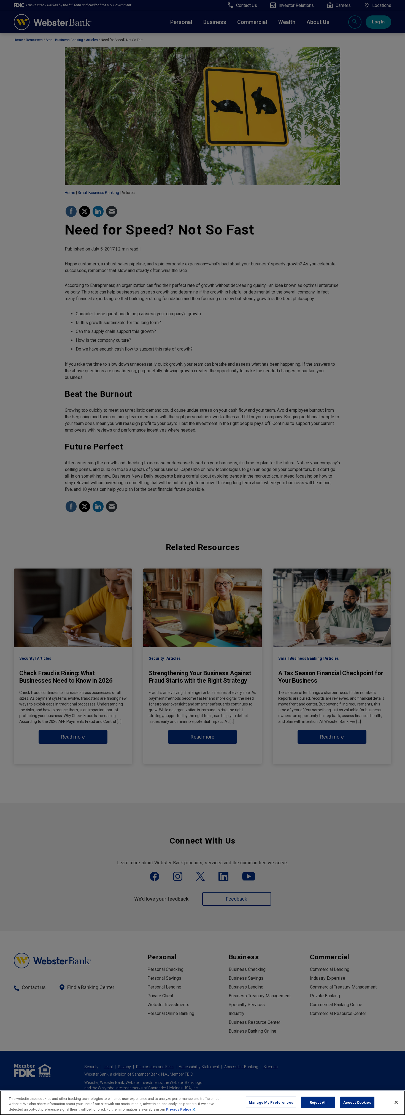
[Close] (396, 1102)
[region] (202, 1102)
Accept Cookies (357, 1102)
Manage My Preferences (271, 1102)
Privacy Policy (178, 1109)
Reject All (318, 1102)
